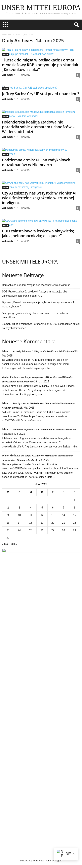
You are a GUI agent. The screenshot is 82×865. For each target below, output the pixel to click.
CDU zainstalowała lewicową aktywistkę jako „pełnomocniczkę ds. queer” (38, 233)
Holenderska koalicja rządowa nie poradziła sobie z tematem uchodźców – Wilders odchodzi (38, 126)
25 (30, 530)
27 (52, 530)
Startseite (6, 34)
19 (42, 522)
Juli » (14, 543)
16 (8, 522)
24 (19, 530)
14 (63, 515)
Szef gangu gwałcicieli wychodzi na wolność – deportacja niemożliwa (35, 315)
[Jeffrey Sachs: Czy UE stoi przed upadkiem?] (41, 88)
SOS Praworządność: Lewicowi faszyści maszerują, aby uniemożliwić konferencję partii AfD (34, 293)
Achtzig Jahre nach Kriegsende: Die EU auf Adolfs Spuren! (44, 351)
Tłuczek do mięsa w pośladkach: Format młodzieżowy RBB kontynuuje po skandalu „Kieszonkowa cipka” (40, 64)
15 (74, 515)
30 (8, 537)
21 (63, 522)
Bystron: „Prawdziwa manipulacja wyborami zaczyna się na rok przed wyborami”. (38, 304)
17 (19, 522)
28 (63, 530)
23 (8, 530)
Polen (5, 54)
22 (74, 522)
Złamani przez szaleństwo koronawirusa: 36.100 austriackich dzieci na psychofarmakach (41, 326)
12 (42, 515)
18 (30, 522)
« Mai (5, 543)
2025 (17, 34)
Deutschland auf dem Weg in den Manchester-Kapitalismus (36, 284)
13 (52, 515)
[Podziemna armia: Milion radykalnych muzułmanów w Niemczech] (41, 152)
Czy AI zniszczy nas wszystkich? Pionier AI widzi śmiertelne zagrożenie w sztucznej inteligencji (39, 198)
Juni (25, 34)
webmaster (8, 74)
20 (52, 522)
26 (42, 530)
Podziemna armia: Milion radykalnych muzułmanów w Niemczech (36, 162)
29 (74, 530)
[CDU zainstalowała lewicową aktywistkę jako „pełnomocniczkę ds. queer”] (41, 223)
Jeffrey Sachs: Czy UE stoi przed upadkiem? (40, 93)
